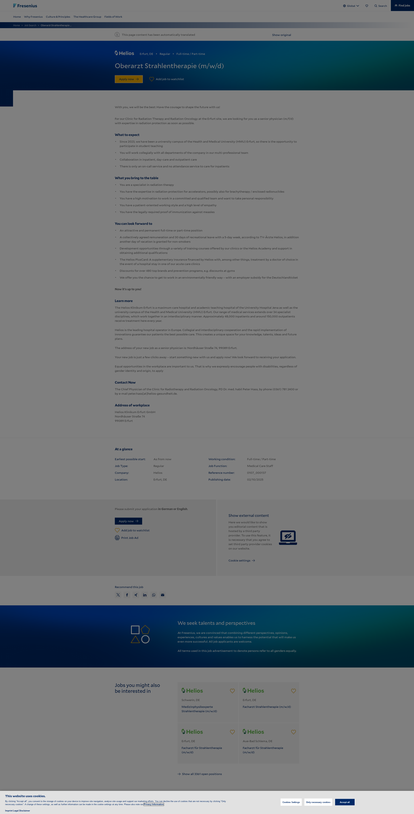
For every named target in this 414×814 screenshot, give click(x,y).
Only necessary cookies (318, 802)
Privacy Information (154, 804)
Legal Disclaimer (21, 810)
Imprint (8, 810)
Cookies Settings (291, 802)
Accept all (345, 802)
